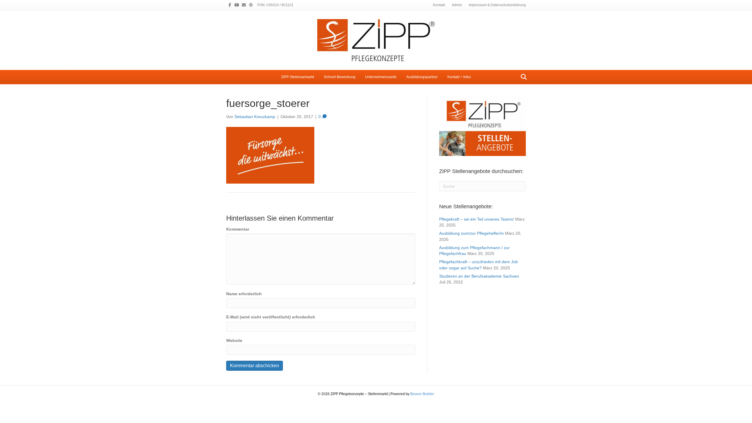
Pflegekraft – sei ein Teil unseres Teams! (476, 219)
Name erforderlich (244, 293)
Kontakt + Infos (459, 77)
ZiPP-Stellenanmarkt (297, 77)
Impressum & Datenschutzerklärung (497, 5)
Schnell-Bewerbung (339, 77)
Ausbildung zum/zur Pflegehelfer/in (471, 233)
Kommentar (237, 229)
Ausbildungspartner (422, 77)
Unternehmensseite (381, 77)
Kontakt (439, 5)
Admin (457, 5)
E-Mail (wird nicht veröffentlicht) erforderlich (270, 317)
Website (234, 340)
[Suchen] (522, 77)
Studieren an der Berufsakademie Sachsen (479, 276)
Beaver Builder (422, 394)
